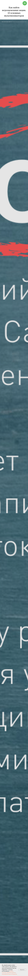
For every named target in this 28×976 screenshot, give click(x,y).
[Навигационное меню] (25, 3)
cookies (11, 971)
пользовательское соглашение (9, 974)
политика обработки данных (9, 972)
